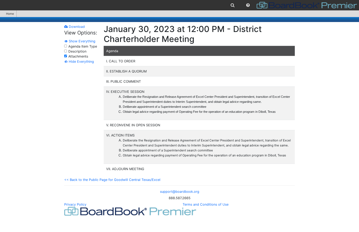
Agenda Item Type (82, 46)
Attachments (78, 56)
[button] (248, 5)
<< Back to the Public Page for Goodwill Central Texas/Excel (112, 180)
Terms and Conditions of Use (206, 204)
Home (10, 13)
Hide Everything (81, 61)
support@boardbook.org (179, 191)
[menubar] (179, 5)
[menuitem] (232, 5)
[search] (232, 5)
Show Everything (81, 41)
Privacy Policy (75, 204)
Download (76, 27)
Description (77, 51)
